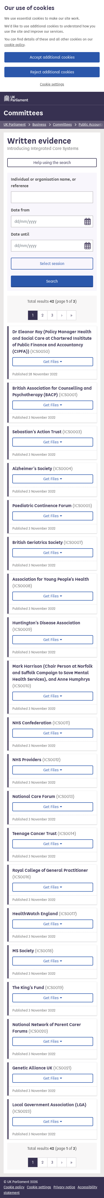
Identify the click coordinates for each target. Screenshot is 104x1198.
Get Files (51, 361)
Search (52, 281)
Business (39, 125)
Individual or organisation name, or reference (43, 182)
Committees (23, 112)
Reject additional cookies (52, 72)
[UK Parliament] (16, 98)
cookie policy (14, 45)
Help (52, 162)
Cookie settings (52, 84)
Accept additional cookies (52, 57)
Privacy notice (64, 1187)
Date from (20, 210)
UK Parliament (15, 125)
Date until (20, 234)
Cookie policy (14, 1187)
